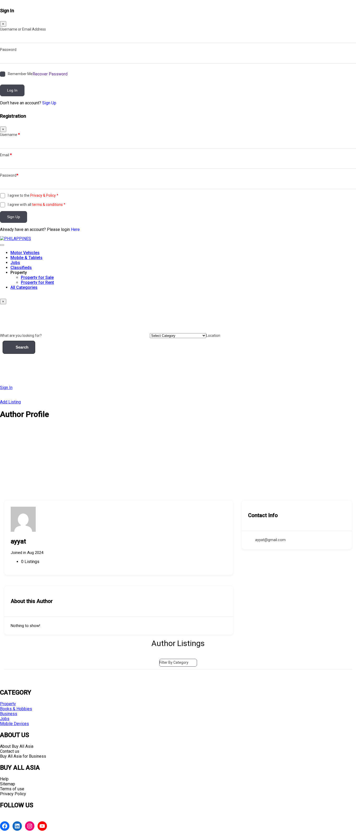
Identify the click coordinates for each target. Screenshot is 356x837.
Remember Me (20, 74)
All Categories (24, 287)
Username (10, 135)
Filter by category (173, 662)
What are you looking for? (21, 335)
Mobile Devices (14, 723)
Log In (12, 90)
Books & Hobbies (16, 708)
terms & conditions (47, 204)
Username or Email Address (23, 29)
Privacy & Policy (43, 195)
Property (8, 703)
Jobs (15, 262)
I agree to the (33, 195)
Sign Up (49, 102)
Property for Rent (37, 282)
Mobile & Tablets (26, 257)
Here (75, 229)
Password (8, 49)
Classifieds (21, 267)
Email (6, 155)
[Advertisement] (178, 460)
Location (213, 335)
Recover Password (50, 73)
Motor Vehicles (25, 252)
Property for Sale (37, 277)
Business (8, 713)
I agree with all (36, 204)
